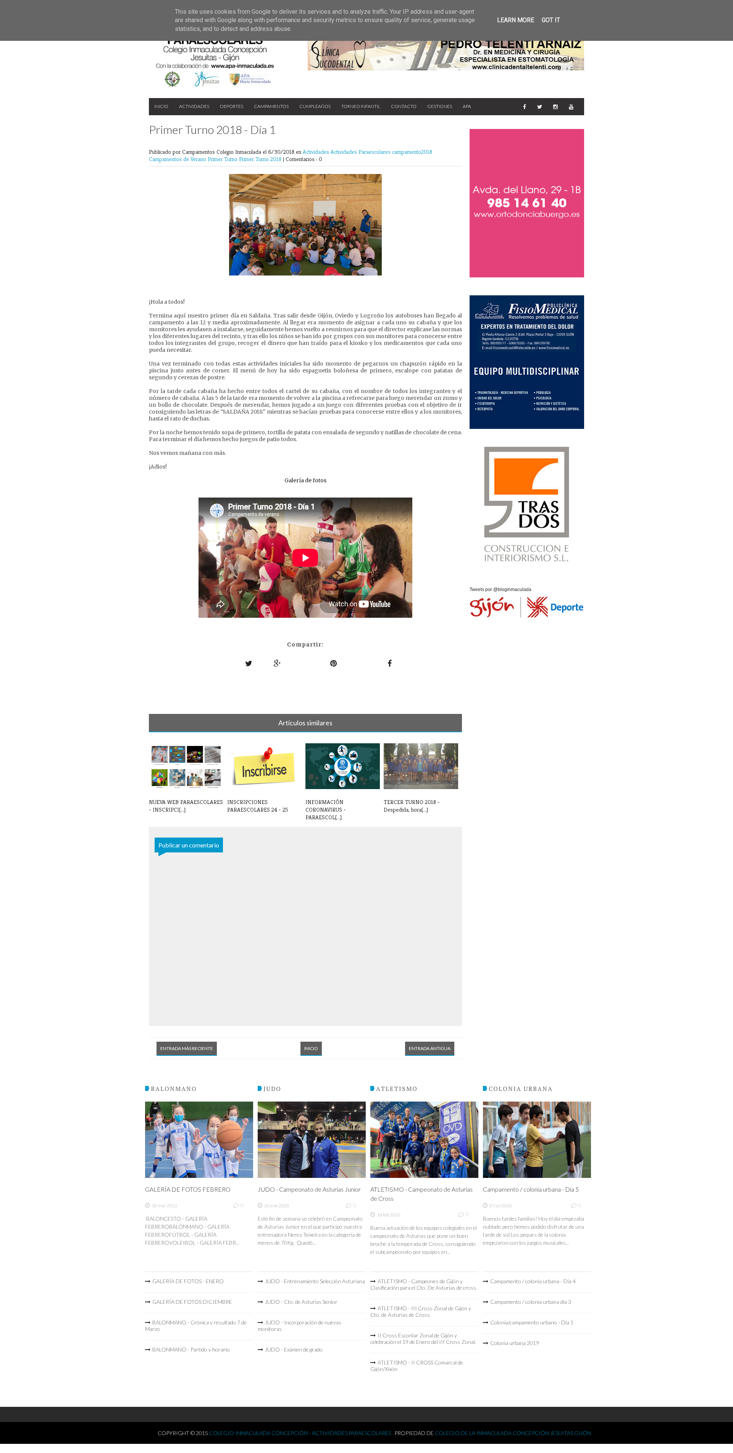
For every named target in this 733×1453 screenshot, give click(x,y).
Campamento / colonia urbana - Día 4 (533, 1281)
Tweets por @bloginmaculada (500, 589)
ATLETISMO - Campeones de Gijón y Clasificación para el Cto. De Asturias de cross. (423, 1284)
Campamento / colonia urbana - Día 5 (531, 1189)
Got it (551, 20)
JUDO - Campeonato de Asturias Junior (309, 1189)
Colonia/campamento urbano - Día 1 (531, 1322)
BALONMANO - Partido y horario (191, 1349)
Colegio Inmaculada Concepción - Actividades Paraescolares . (301, 1433)
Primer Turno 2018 (261, 159)
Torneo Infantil (360, 106)
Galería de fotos (305, 480)
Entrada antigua (429, 1048)
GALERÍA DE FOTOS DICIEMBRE (192, 1301)
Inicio (161, 106)
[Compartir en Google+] (277, 663)
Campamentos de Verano (178, 159)
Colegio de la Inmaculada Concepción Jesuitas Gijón (513, 1433)
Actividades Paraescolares (361, 151)
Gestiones (439, 106)
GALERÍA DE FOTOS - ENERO (188, 1281)
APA (467, 106)
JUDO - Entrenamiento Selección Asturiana (315, 1281)
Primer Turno (223, 159)
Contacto (404, 106)
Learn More (515, 20)
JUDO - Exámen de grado (294, 1349)
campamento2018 (412, 151)
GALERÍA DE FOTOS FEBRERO (188, 1189)
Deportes (231, 106)
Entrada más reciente (186, 1048)
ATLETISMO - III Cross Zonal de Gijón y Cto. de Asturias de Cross (420, 1311)
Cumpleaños (315, 106)
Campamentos (271, 106)
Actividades (194, 106)
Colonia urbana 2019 (514, 1343)
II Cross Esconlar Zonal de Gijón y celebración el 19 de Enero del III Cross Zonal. (423, 1338)
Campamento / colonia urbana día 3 (530, 1301)
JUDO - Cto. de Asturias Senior (301, 1301)
